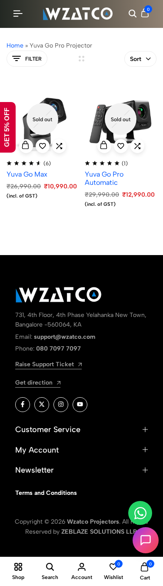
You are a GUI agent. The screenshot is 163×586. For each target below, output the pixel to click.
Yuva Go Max (27, 174)
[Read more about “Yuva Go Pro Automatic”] (104, 146)
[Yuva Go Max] (42, 119)
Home (15, 45)
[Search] (132, 14)
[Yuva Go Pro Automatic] (120, 119)
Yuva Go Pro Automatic (104, 178)
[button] (59, 146)
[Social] (22, 404)
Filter (33, 59)
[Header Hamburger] (18, 14)
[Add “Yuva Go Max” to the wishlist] (43, 146)
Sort (135, 59)
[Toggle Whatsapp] (140, 513)
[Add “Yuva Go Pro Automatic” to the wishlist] (121, 146)
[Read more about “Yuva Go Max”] (26, 146)
